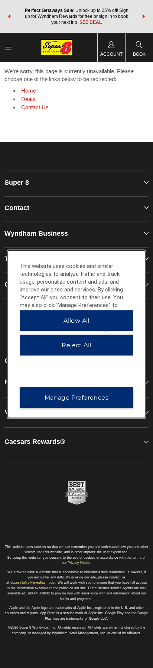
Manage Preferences (76, 397)
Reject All (76, 344)
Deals (28, 99)
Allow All (76, 320)
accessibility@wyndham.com (32, 582)
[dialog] (77, 334)
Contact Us (35, 107)
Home (28, 90)
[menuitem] (8, 47)
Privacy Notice (79, 563)
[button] (9, 16)
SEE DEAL (90, 22)
